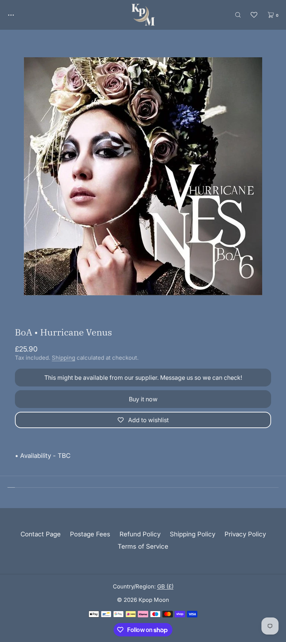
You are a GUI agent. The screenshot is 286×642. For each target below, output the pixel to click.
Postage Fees (90, 534)
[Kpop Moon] (143, 15)
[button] (238, 14)
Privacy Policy (245, 534)
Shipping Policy (192, 534)
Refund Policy (140, 534)
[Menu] (16, 14)
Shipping (63, 357)
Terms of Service (143, 546)
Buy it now (143, 399)
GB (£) (165, 586)
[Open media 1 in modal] (143, 176)
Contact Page (40, 534)
